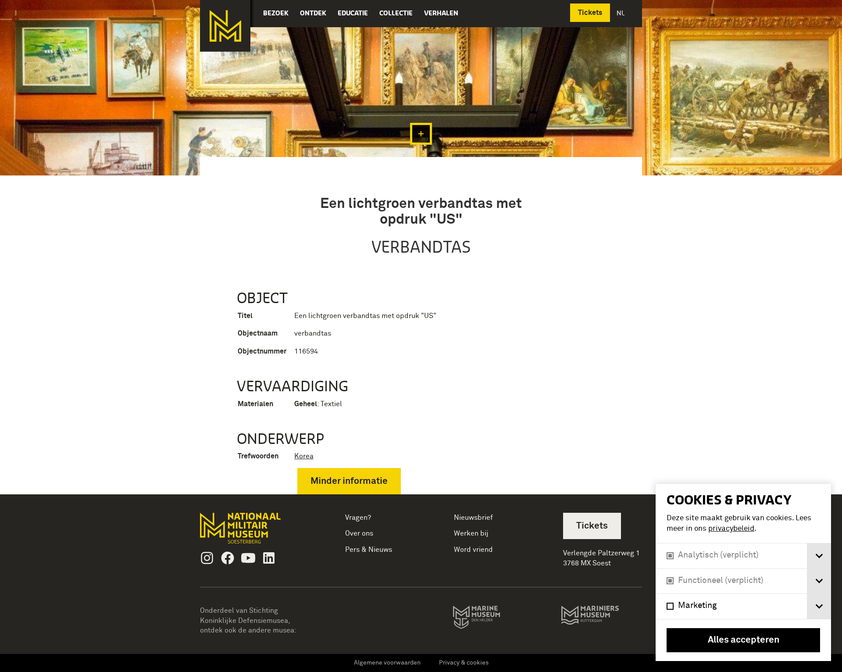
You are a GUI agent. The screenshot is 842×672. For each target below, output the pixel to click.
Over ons (359, 533)
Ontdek (313, 13)
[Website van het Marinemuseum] (488, 619)
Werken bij (471, 533)
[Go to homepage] (254, 532)
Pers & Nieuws (368, 549)
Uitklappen (421, 134)
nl (621, 13)
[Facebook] (228, 558)
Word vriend (473, 549)
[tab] (819, 555)
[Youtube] (248, 558)
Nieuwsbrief (473, 517)
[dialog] (743, 572)
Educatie (353, 13)
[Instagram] (207, 558)
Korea (304, 456)
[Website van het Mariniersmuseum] (601, 619)
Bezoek (276, 13)
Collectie (396, 13)
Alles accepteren (743, 640)
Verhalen (441, 13)
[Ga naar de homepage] (225, 26)
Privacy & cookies (464, 663)
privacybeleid (731, 529)
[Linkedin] (269, 558)
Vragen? (358, 517)
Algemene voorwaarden (387, 663)
